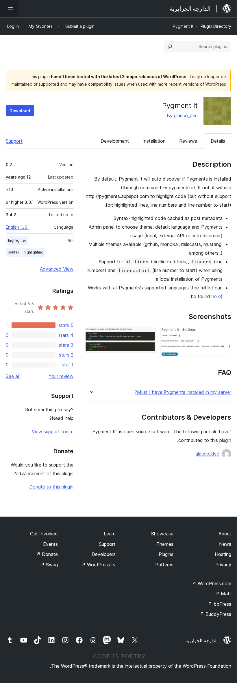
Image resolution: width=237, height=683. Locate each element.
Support (14, 141)
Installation (154, 141)
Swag (49, 565)
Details (218, 141)
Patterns (164, 565)
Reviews (188, 141)
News (225, 544)
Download (20, 110)
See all (13, 376)
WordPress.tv (98, 565)
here (216, 296)
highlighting (33, 252)
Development (115, 141)
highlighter (17, 240)
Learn (110, 534)
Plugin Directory (216, 26)
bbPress (219, 604)
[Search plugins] (170, 46)
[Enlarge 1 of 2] (223, 334)
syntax (13, 252)
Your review (61, 376)
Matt (223, 593)
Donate (47, 554)
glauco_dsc (186, 115)
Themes (164, 544)
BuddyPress (215, 614)
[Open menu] (9, 8)
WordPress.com (211, 583)
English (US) (17, 227)
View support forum (52, 431)
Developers (104, 554)
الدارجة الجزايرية (202, 640)
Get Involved (44, 534)
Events (50, 544)
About (225, 534)
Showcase (162, 534)
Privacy (223, 565)
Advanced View (56, 269)
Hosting (223, 554)
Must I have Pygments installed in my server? (183, 392)
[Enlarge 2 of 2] (148, 334)
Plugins (166, 554)
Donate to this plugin (51, 487)
